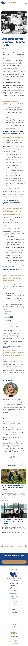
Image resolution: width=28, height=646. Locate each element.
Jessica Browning (7, 397)
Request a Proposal (14, 622)
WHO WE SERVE (14, 583)
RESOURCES (14, 615)
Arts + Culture (14, 590)
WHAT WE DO (14, 596)
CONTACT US (14, 621)
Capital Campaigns (14, 598)
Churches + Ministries (14, 593)
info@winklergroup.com (14, 626)
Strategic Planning (14, 599)
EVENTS (14, 618)
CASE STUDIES (14, 612)
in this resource (14, 265)
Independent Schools (14, 587)
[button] (11, 457)
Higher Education (14, 585)
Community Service (14, 588)
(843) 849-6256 (14, 624)
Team (14, 607)
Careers (14, 609)
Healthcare (14, 592)
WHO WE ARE (14, 606)
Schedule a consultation (8, 369)
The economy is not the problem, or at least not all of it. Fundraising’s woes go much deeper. (13, 54)
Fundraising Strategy (14, 603)
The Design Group (14, 636)
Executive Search (14, 601)
